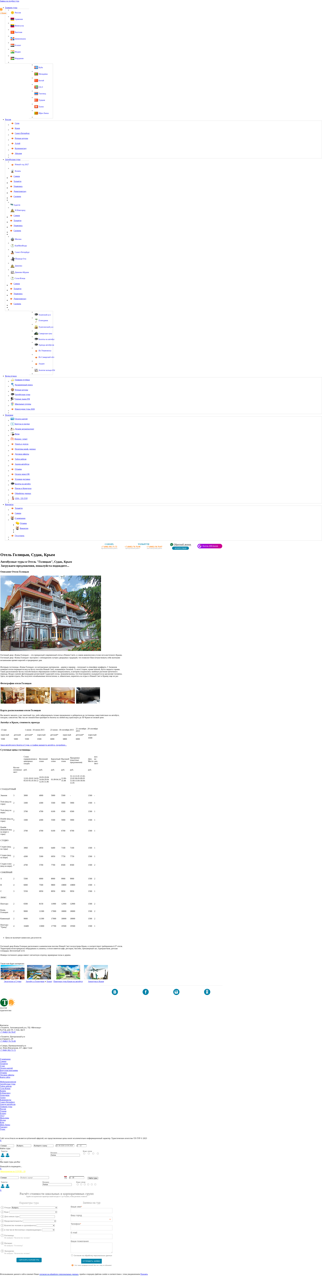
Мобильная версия (8, 1082)
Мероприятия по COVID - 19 (12, 1171)
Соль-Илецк (5, 1088)
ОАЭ (2, 1116)
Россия (8, 119)
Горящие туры (11, 8)
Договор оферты (7, 1075)
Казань (3, 1091)
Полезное (9, 415)
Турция (3, 1111)
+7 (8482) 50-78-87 (8, 1032)
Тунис (2, 1129)
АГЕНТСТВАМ (180, 548)
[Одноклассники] (207, 994)
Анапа (3, 1097)
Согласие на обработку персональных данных (20, 1131)
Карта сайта (5, 1077)
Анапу (49, 981)
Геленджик (4, 1095)
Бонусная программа (9, 1070)
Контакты (9, 504)
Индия (3, 1120)
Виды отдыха (11, 376)
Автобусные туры (12, 159)
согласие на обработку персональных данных (58, 1274)
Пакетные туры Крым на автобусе (68, 981)
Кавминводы (5, 1100)
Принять (144, 1274)
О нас (2, 1066)
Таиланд (3, 1127)
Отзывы (3, 1073)
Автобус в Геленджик (35, 981)
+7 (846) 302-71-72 (8, 1050)
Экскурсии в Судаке (12, 981)
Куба (2, 1122)
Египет (3, 1113)
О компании (5, 1059)
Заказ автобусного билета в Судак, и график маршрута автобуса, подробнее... (33, 745)
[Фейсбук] (146, 994)
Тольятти (4, 1064)
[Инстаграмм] (176, 994)
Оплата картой (6, 1068)
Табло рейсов (6, 1086)
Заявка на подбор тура (9, 1)
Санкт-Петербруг (7, 1102)
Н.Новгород (5, 1093)
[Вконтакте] (115, 994)
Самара (3, 1061)
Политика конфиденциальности (14, 1134)
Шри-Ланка (5, 1125)
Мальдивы (4, 1118)
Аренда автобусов (7, 1104)
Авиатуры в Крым (96, 981)
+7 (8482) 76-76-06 (8, 1041)
